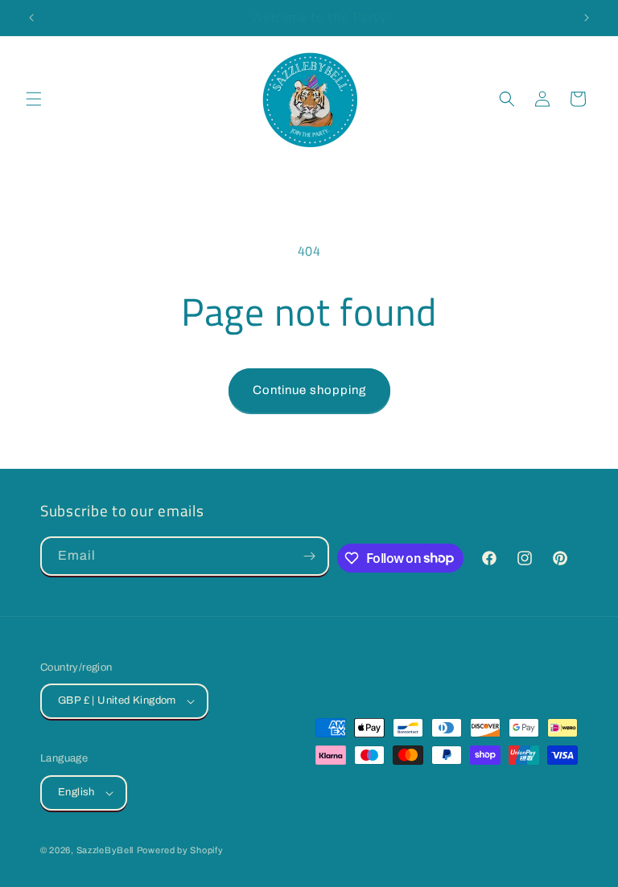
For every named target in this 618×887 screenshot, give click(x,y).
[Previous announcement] (31, 17)
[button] (34, 99)
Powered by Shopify (180, 850)
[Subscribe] (310, 556)
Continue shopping (309, 390)
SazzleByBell (105, 850)
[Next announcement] (586, 17)
